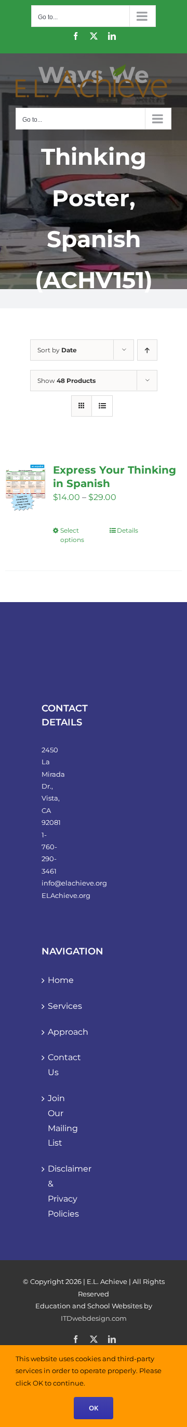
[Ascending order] (147, 350)
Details (127, 530)
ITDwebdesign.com (94, 1318)
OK (93, 1407)
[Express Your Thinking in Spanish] (25, 489)
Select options (72, 535)
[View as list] (102, 406)
